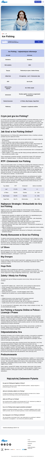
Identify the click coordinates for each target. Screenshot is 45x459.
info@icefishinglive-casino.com (31, 448)
